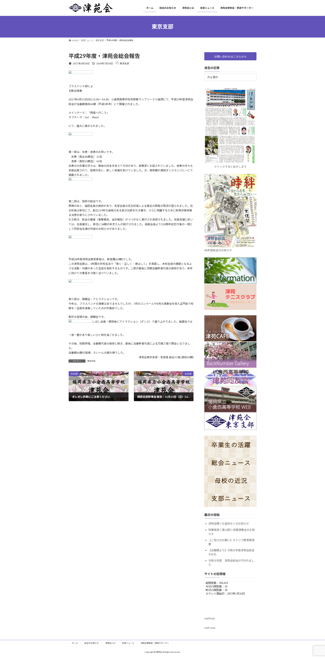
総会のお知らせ (91, 643)
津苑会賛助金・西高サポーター (155, 643)
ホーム (75, 643)
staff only (209, 627)
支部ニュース (128, 643)
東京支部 (91, 361)
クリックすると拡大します (230, 166)
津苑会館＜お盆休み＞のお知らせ (228, 523)
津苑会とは (110, 643)
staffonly (209, 618)
